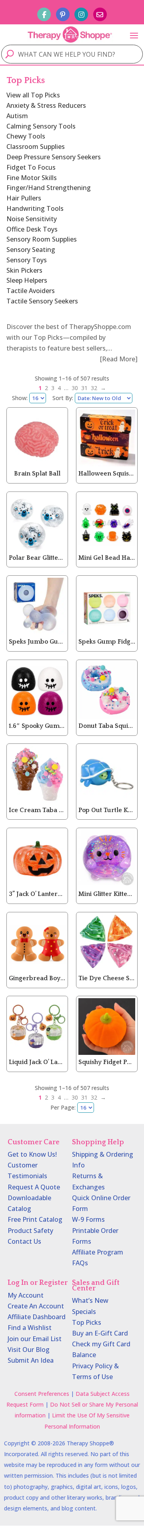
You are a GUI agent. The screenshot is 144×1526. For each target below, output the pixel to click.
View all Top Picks (33, 95)
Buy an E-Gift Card (100, 1333)
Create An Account (36, 1306)
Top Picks (86, 1322)
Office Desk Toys (32, 229)
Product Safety (30, 1230)
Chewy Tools (25, 136)
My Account (26, 1295)
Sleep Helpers (26, 280)
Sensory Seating (30, 249)
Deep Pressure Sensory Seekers (53, 157)
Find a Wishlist (30, 1327)
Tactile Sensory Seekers (42, 301)
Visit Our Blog (29, 1349)
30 (75, 388)
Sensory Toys (26, 260)
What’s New (90, 1300)
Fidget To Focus (31, 167)
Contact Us (24, 1241)
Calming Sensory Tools (41, 126)
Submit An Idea (31, 1360)
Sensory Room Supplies (41, 239)
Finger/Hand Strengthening (48, 187)
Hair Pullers (23, 198)
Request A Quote (34, 1187)
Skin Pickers (24, 270)
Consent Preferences (41, 1393)
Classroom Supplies (35, 146)
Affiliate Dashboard (37, 1316)
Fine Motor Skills (31, 177)
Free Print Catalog (35, 1219)
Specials (84, 1311)
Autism (17, 115)
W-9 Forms (88, 1219)
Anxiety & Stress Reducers (46, 105)
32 (94, 388)
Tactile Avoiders (30, 290)
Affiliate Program (97, 1252)
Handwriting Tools (35, 208)
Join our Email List (35, 1338)
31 (84, 388)
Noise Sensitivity (31, 218)
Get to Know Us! (32, 1154)
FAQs (80, 1262)
